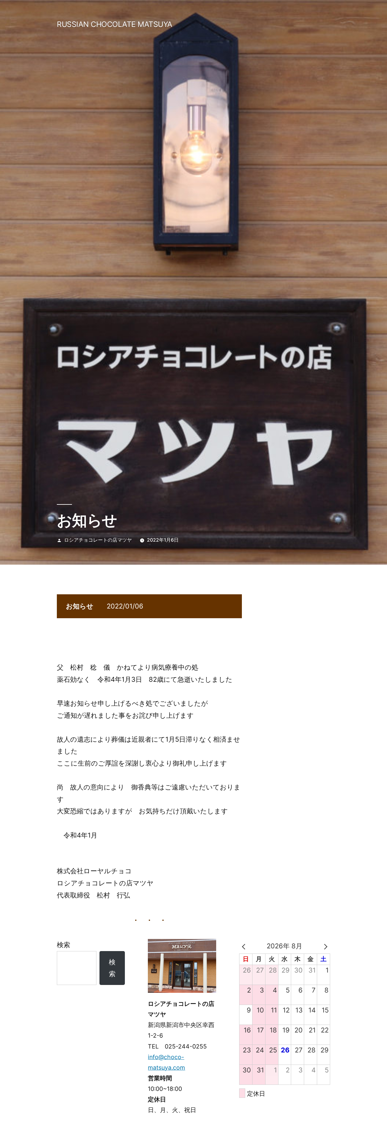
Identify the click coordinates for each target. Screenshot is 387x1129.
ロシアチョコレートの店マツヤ (98, 540)
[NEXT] (324, 946)
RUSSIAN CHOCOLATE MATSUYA (114, 24)
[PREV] (245, 946)
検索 (63, 945)
